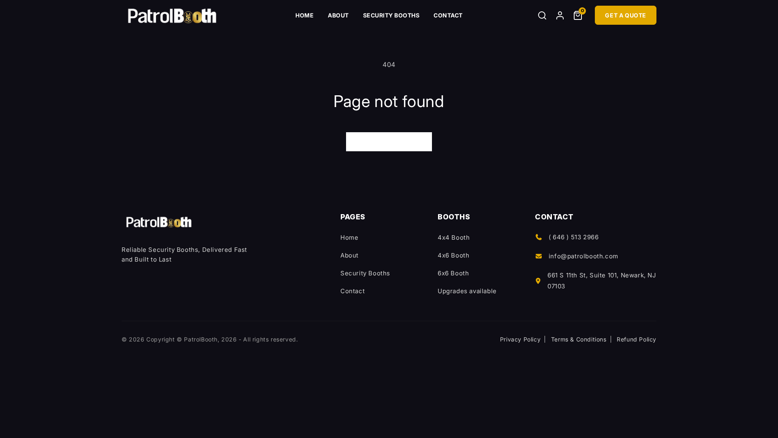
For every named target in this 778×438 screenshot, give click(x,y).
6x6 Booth (453, 273)
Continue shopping (389, 141)
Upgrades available (467, 291)
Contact (448, 15)
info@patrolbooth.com (583, 256)
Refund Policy (636, 339)
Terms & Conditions (579, 339)
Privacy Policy (520, 339)
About (338, 15)
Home (304, 15)
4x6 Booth (453, 255)
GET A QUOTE (625, 15)
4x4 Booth (454, 237)
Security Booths (391, 15)
